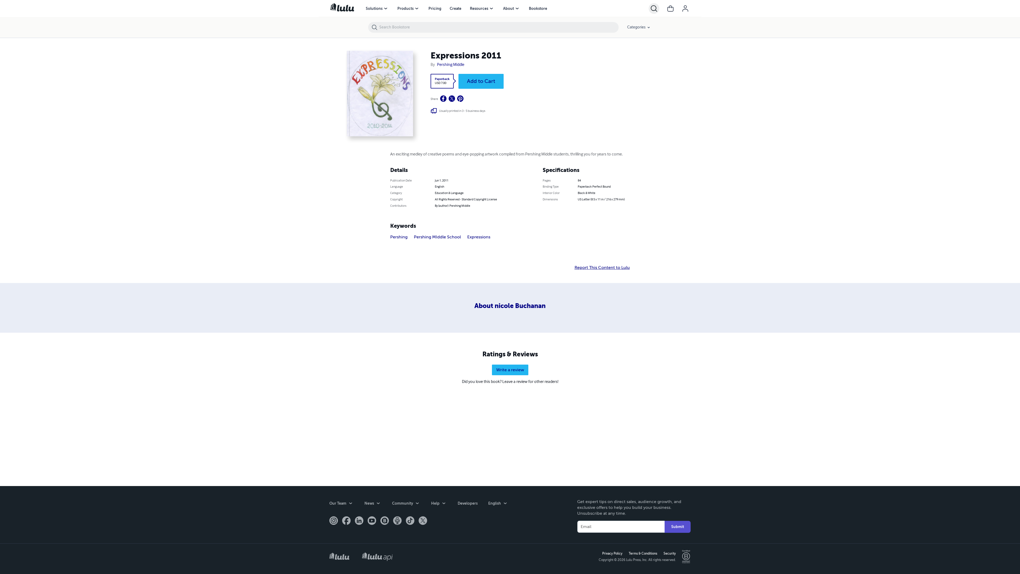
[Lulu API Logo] (377, 556)
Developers (468, 503)
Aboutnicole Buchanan (510, 306)
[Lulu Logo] (339, 557)
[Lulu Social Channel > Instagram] (333, 521)
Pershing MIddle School (437, 237)
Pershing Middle (450, 64)
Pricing (434, 8)
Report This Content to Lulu (602, 267)
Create (455, 8)
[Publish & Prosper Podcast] (397, 521)
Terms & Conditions (643, 553)
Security (670, 553)
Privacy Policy (612, 553)
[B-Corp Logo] (686, 556)
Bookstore (538, 8)
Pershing (398, 237)
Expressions (478, 237)
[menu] (385, 8)
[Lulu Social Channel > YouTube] (372, 521)
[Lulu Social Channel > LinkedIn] (359, 521)
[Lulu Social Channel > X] (423, 521)
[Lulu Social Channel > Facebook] (346, 521)
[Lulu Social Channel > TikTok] (410, 521)
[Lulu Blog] (384, 521)
